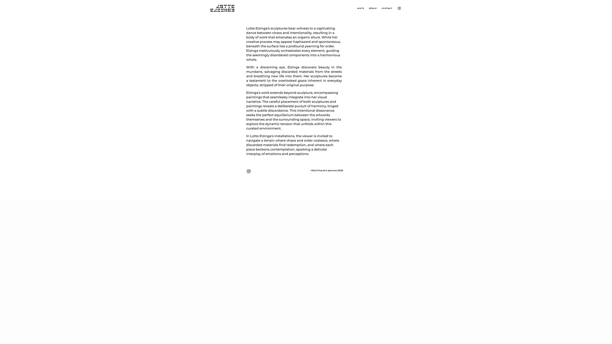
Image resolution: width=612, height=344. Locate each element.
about (373, 8)
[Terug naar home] (222, 8)
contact (387, 8)
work (360, 8)
